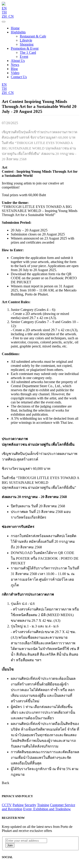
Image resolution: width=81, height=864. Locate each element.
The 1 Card (28, 52)
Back (5, 783)
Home (15, 28)
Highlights (18, 32)
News (15, 65)
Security (30, 805)
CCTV (7, 805)
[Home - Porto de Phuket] (3, 4)
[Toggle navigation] (3, 21)
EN (4, 8)
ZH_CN (8, 16)
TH (4, 12)
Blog (14, 69)
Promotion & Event (24, 48)
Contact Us (19, 77)
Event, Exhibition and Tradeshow (47, 809)
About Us (18, 61)
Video (15, 73)
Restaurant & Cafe (33, 36)
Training (43, 805)
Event (24, 56)
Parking (18, 805)
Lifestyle (26, 40)
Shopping (27, 44)
